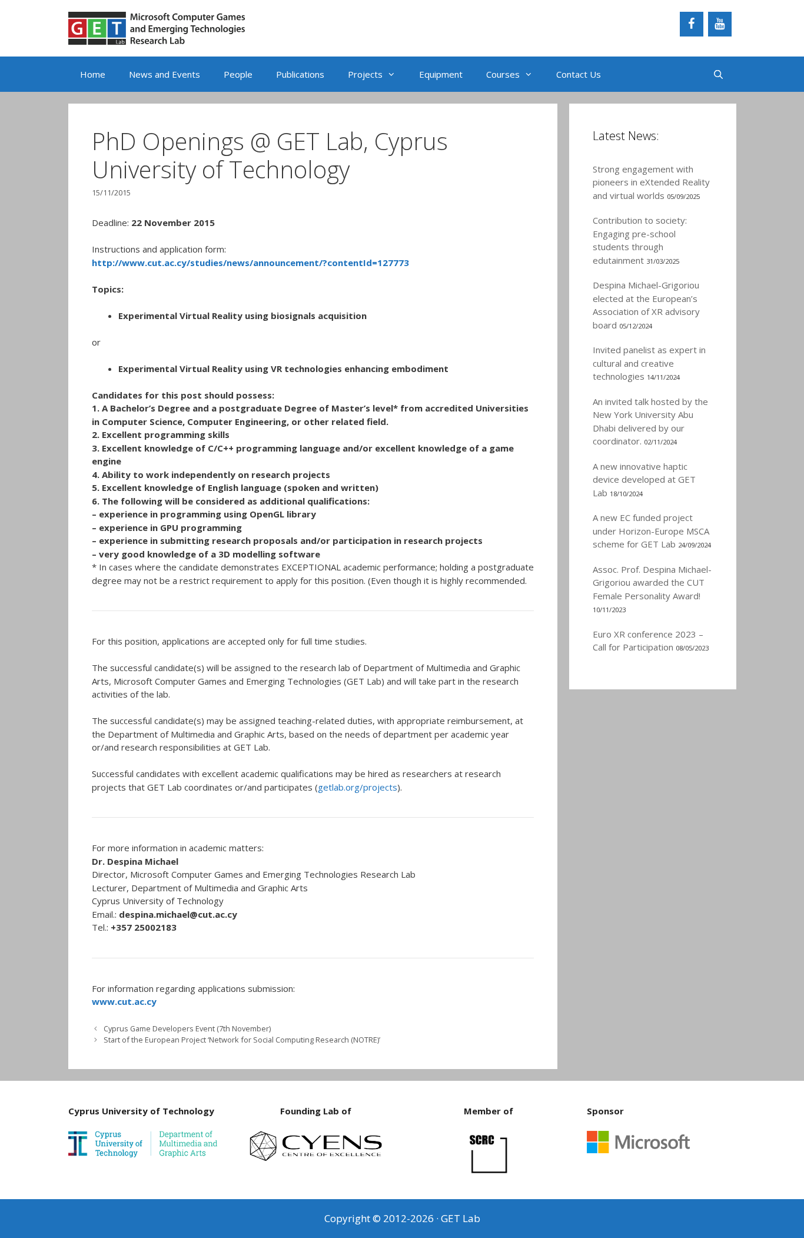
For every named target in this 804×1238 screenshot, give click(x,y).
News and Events (164, 74)
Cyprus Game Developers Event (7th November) (187, 1028)
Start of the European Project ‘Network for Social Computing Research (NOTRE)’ (242, 1039)
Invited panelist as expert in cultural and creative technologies (649, 363)
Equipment (441, 74)
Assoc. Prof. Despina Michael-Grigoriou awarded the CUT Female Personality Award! (652, 582)
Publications (300, 74)
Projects (365, 74)
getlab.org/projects (357, 787)
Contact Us (578, 74)
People (238, 74)
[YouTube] (720, 24)
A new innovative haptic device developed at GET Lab (644, 479)
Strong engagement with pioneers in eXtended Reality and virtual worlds (651, 182)
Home (92, 74)
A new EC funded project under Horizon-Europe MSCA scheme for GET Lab (651, 531)
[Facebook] (691, 24)
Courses (503, 74)
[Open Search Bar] (718, 74)
